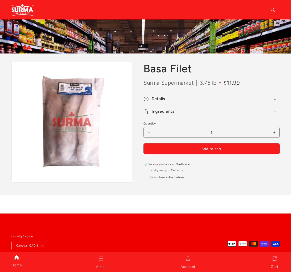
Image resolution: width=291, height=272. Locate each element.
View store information (166, 177)
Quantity (149, 123)
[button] (101, 259)
